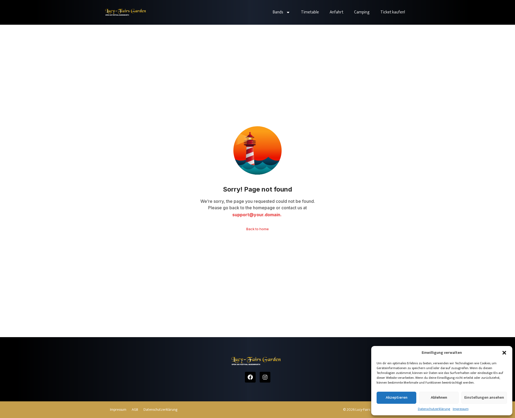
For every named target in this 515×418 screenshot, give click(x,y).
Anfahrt (336, 12)
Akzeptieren (396, 397)
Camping (362, 12)
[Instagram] (265, 377)
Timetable (310, 12)
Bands (278, 12)
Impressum (461, 409)
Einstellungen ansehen (484, 397)
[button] (504, 352)
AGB (135, 410)
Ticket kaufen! (392, 12)
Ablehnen (439, 397)
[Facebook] (250, 377)
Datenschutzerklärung (434, 409)
